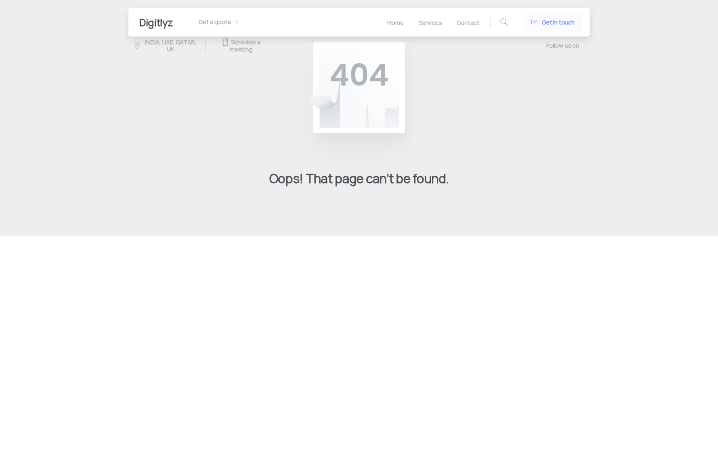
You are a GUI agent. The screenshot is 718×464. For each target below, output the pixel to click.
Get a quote (215, 22)
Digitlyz (156, 22)
